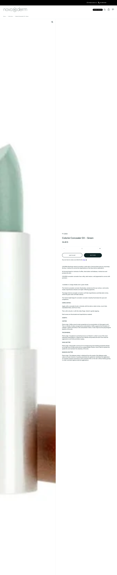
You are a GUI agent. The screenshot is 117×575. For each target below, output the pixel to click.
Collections (10, 16)
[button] (100, 248)
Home (4, 16)
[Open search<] (105, 9)
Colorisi (65, 233)
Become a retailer (98, 9)
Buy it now (93, 255)
